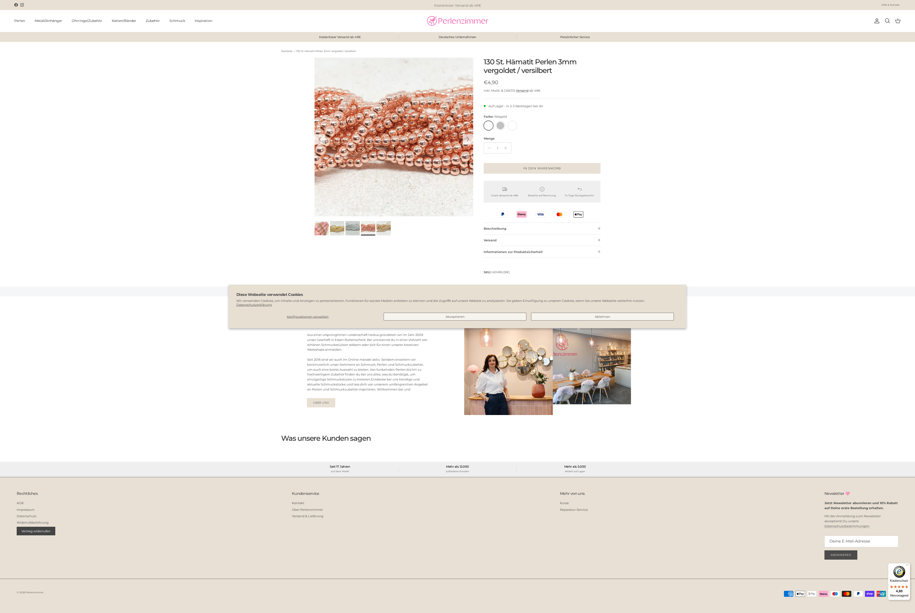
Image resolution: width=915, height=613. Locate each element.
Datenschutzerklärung (254, 304)
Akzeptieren (455, 316)
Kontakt (298, 503)
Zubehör (153, 21)
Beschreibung (495, 228)
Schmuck (177, 21)
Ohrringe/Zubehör (87, 21)
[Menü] (907, 566)
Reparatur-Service (574, 510)
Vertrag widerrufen (36, 531)
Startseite (287, 51)
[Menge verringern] (488, 148)
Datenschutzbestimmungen (846, 526)
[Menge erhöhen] (507, 148)
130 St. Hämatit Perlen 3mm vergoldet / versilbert (326, 51)
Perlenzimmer (34, 592)
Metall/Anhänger (48, 21)
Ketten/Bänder (124, 21)
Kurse (564, 503)
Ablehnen (602, 316)
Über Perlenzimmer (307, 510)
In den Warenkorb (542, 168)
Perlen (19, 21)
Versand (522, 90)
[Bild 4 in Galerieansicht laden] (394, 137)
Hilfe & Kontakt (890, 4)
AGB (20, 503)
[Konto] (876, 21)
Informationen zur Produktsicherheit (513, 252)
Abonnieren (841, 555)
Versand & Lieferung (307, 516)
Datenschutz (27, 516)
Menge (489, 138)
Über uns (321, 402)
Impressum (26, 510)
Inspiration (203, 21)
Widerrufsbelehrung (33, 522)
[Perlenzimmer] (457, 21)
